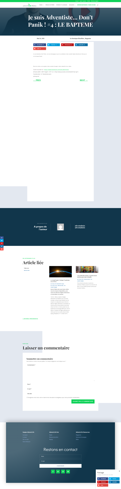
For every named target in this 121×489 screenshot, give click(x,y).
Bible (77, 439)
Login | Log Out (83, 1)
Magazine (88, 38)
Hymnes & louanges (81, 437)
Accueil (77, 1)
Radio (50, 435)
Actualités (54, 285)
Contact (25, 437)
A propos (25, 435)
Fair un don (26, 439)
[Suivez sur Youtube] (68, 471)
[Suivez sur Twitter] (58, 471)
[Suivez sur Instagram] (63, 471)
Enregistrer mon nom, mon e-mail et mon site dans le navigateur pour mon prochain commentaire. (54, 397)
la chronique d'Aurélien (77, 38)
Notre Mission (26, 441)
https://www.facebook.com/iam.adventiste (56, 69)
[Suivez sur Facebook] (53, 471)
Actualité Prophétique (57, 283)
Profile (88, 1)
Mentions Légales (94, 1)
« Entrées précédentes (30, 318)
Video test (26, 268)
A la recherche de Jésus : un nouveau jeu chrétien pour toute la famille (87, 276)
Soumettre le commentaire (83, 401)
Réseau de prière (53, 437)
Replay (51, 439)
